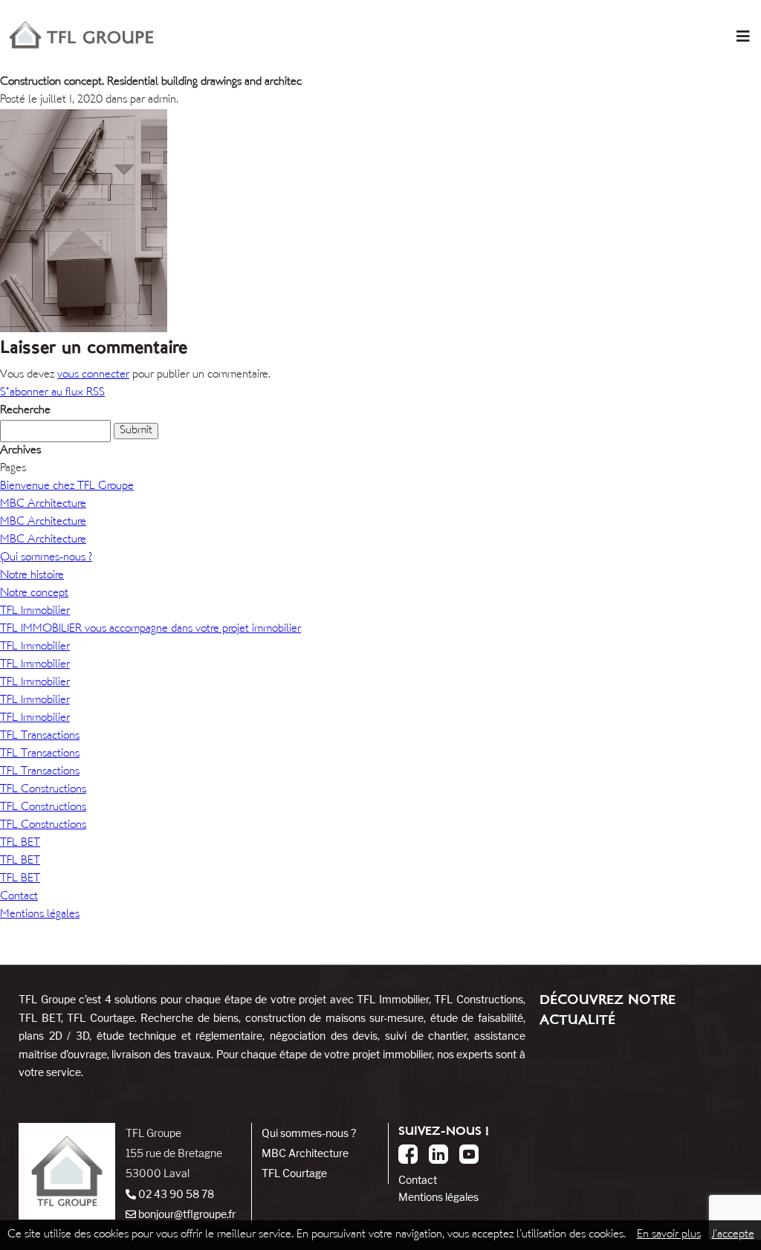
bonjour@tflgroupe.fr (186, 1214)
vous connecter (93, 374)
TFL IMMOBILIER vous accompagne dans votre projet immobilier (150, 629)
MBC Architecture (43, 504)
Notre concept (34, 593)
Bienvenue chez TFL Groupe (67, 486)
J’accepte (733, 1234)
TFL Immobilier (35, 611)
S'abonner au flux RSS (52, 392)
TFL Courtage (294, 1173)
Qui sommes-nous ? (46, 557)
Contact (19, 896)
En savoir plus (669, 1234)
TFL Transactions (40, 736)
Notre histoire (32, 575)
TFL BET (20, 843)
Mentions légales (40, 914)
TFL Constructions (43, 789)
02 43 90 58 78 (175, 1194)
